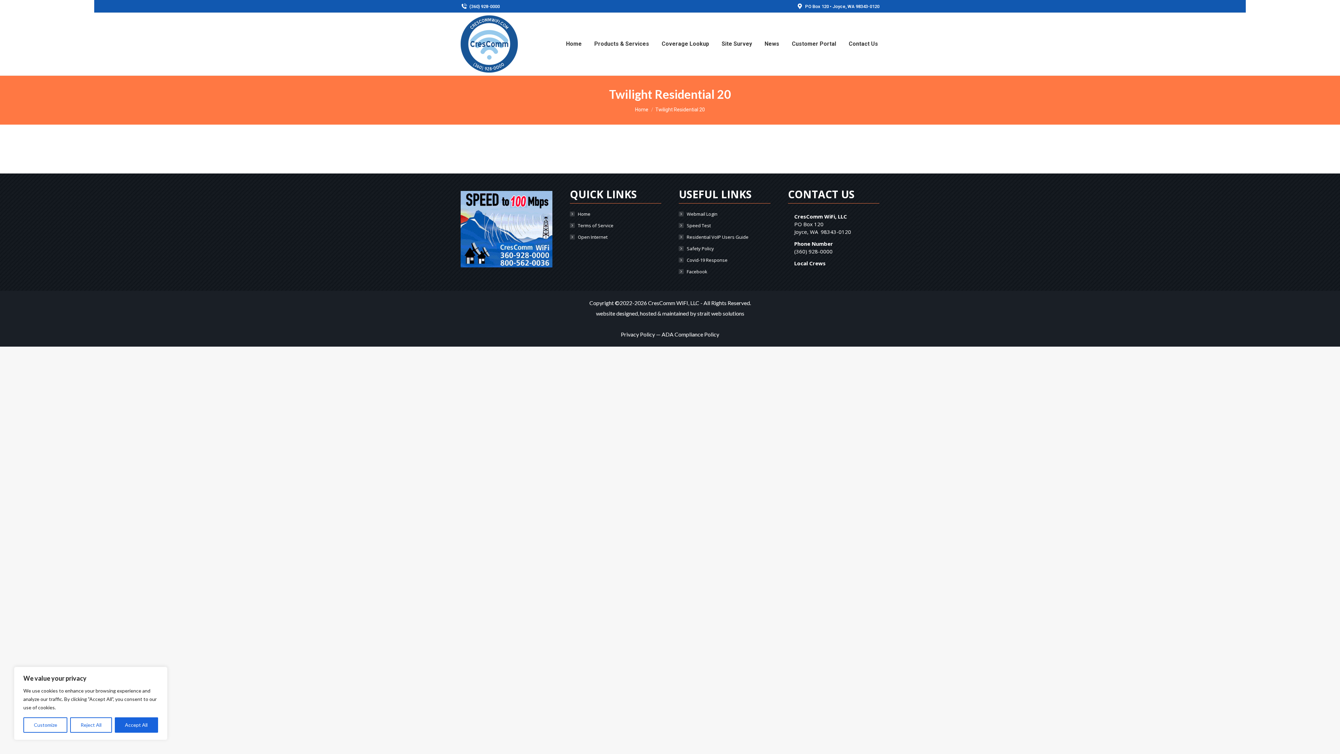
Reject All (91, 725)
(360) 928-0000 (484, 6)
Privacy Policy (638, 334)
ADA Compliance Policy (690, 334)
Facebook (697, 271)
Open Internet (593, 237)
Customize (45, 725)
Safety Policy (700, 248)
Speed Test (699, 225)
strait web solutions (720, 313)
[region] (91, 703)
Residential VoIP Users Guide (718, 237)
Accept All (136, 725)
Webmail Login (702, 214)
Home (584, 214)
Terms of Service (595, 225)
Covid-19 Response (707, 260)
